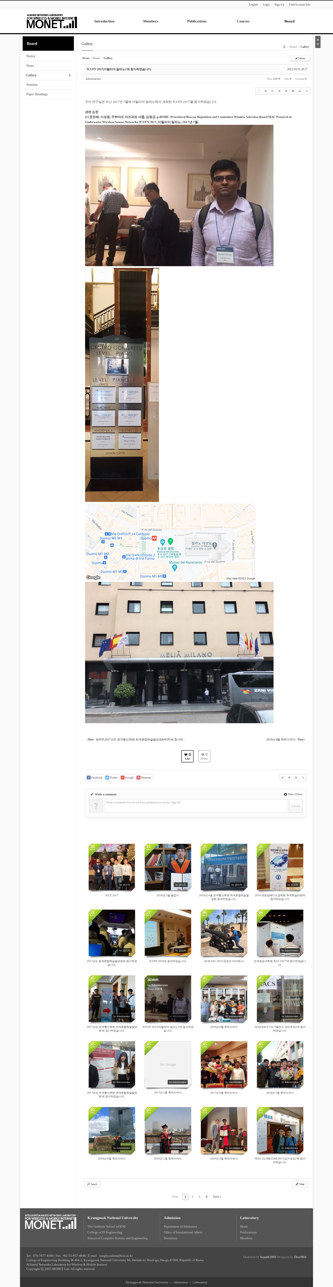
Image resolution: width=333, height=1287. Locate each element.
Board (32, 43)
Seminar (32, 85)
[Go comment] (293, 91)
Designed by (292, 1257)
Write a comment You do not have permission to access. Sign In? (143, 802)
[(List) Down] (286, 91)
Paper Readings (37, 94)
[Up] (279, 91)
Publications (248, 1232)
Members (246, 1238)
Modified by (259, 1257)
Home (244, 1226)
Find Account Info (299, 4)
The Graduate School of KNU (107, 1226)
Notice (30, 56)
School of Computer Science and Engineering (118, 1238)
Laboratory (249, 1218)
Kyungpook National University (113, 1218)
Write (301, 1184)
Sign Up (279, 4)
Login (266, 4)
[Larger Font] (265, 91)
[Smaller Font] (272, 91)
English (253, 4)
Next (216, 1197)
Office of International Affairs (183, 1232)
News (30, 66)
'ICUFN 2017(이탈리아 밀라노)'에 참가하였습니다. (119, 69)
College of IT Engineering (105, 1232)
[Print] (299, 91)
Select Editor (295, 794)
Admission (172, 1218)
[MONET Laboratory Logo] (52, 20)
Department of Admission (180, 1226)
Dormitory (170, 1238)
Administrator (93, 78)
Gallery (31, 75)
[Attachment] (306, 91)
